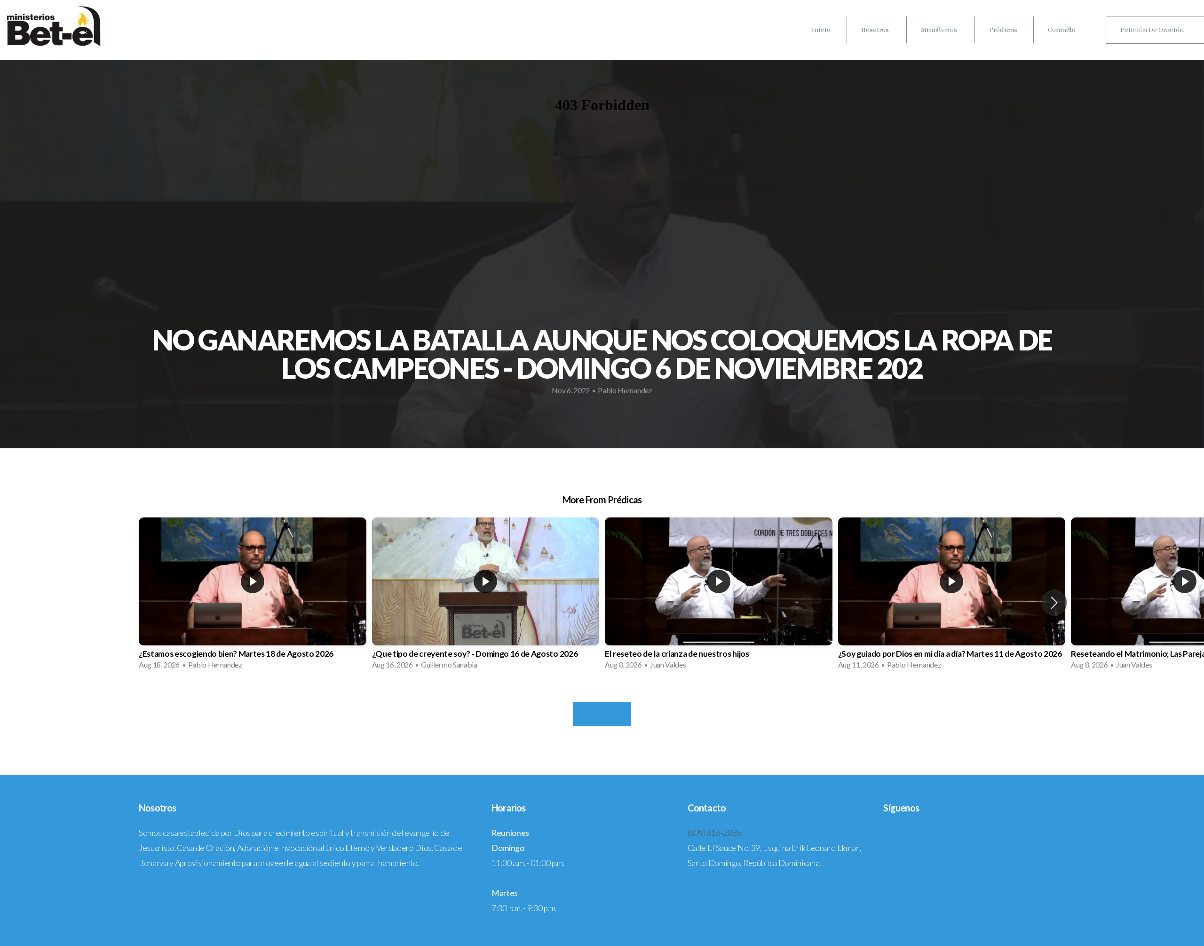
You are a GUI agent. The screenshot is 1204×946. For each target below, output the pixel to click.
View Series (602, 714)
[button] (1054, 602)
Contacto (1062, 30)
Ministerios (939, 30)
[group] (252, 596)
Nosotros (875, 30)
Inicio (821, 30)
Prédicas (1003, 30)
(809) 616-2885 (715, 833)
